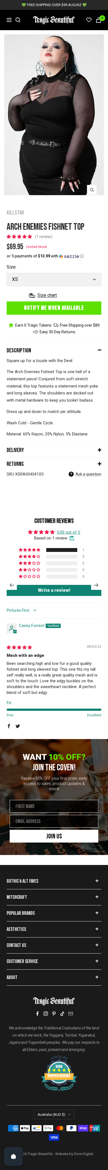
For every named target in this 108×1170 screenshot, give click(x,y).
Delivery (15, 450)
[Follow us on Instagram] (46, 1013)
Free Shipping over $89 (80, 325)
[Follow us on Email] (70, 1013)
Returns (15, 464)
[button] (20, 236)
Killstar (15, 212)
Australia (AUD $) (51, 1114)
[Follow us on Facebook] (37, 1013)
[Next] (96, 585)
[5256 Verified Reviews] (54, 1058)
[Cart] (98, 20)
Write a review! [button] (54, 590)
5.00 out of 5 (68, 532)
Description (19, 350)
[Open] (13, 1156)
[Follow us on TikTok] (62, 1013)
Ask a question (88, 474)
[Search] (18, 19)
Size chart (47, 295)
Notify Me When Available (54, 307)
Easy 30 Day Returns (57, 332)
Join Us (54, 836)
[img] (19, 647)
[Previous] (12, 585)
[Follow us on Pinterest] (54, 1013)
